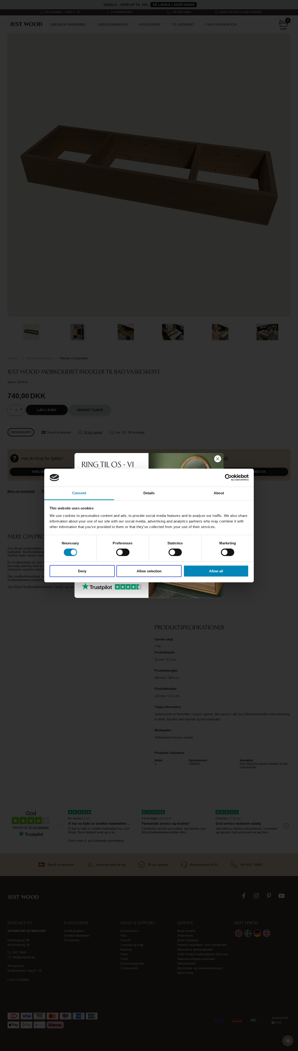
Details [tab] (149, 493)
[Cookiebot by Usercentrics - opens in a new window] (228, 477)
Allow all (216, 571)
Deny (82, 571)
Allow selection (149, 571)
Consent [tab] (79, 493)
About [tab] (219, 493)
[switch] (122, 552)
